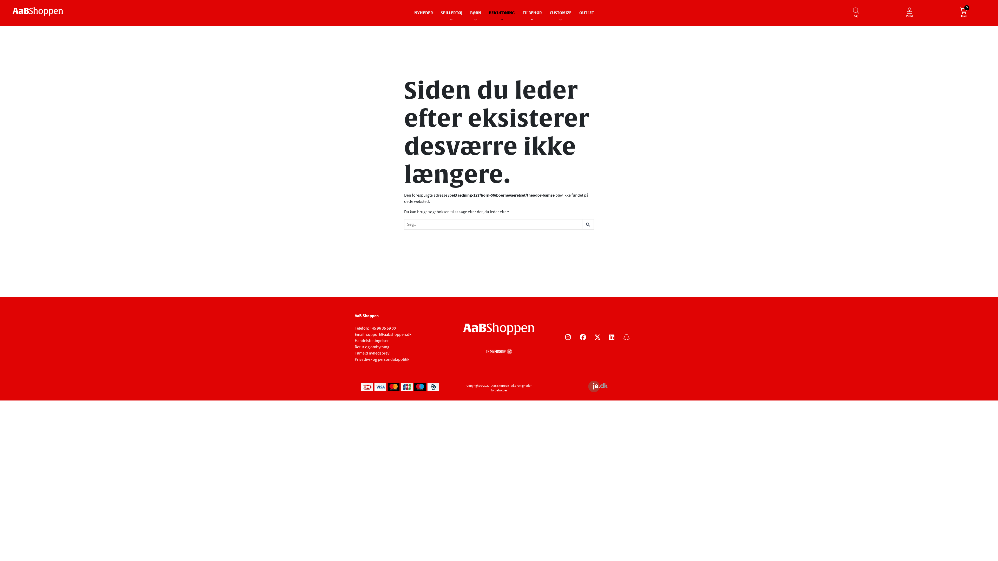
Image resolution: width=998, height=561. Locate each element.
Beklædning (502, 13)
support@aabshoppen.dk (388, 334)
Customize (561, 13)
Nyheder (423, 13)
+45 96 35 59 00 (383, 328)
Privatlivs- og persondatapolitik (382, 359)
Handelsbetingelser (372, 340)
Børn (475, 13)
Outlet (586, 13)
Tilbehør (532, 13)
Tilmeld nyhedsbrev (372, 353)
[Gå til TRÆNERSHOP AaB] (499, 350)
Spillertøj (451, 13)
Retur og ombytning (372, 347)
